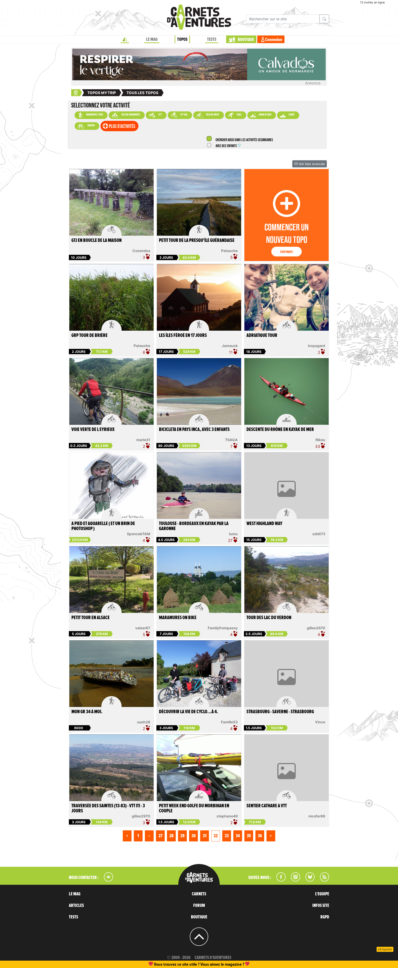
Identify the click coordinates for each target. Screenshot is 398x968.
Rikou (320, 440)
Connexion (273, 39)
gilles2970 (316, 628)
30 (193, 836)
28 (171, 836)
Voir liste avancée (311, 164)
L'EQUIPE (322, 894)
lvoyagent (316, 346)
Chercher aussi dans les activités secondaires (244, 140)
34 (238, 836)
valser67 (142, 628)
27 (160, 836)
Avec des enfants (226, 146)
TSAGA (231, 440)
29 (182, 836)
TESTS (211, 39)
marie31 (143, 440)
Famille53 (229, 722)
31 (205, 836)
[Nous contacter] (106, 880)
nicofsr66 (316, 816)
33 (227, 836)
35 (249, 836)
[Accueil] (125, 39)
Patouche (229, 251)
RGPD (324, 917)
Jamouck (230, 346)
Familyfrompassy (223, 628)
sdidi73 (318, 534)
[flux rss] (322, 880)
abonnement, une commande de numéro (163, 964)
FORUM (199, 905)
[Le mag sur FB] (279, 880)
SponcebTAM (138, 534)
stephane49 (227, 816)
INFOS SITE (320, 905)
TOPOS (182, 39)
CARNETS (199, 894)
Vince (320, 722)
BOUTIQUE (246, 39)
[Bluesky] (308, 880)
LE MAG (152, 39)
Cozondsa (141, 251)
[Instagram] (293, 880)
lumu (233, 534)
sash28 (143, 722)
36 (260, 836)
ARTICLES (76, 905)
